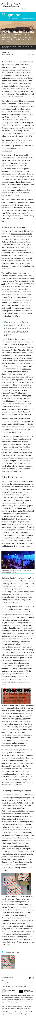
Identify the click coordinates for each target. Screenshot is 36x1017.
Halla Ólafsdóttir (22, 808)
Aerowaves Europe (21, 986)
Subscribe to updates (7, 977)
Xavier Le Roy (6, 372)
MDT (3, 73)
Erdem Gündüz (18, 498)
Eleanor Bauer (18, 862)
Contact (3, 980)
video (27, 205)
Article (33, 52)
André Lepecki (26, 245)
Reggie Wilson (20, 719)
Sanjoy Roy (27, 1008)
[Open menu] (33, 2)
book (3, 284)
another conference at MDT (21, 234)
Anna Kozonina (7, 52)
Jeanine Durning (24, 735)
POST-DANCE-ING (22, 75)
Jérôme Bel (26, 369)
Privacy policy (5, 983)
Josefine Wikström (18, 350)
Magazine (10, 15)
